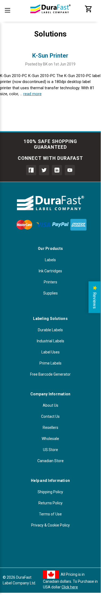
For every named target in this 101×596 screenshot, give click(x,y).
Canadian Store (50, 461)
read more (32, 93)
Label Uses (50, 352)
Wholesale (50, 438)
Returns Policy (50, 503)
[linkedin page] (57, 170)
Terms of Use (50, 514)
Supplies (50, 293)
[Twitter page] (44, 170)
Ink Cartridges (50, 271)
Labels (50, 260)
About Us (50, 405)
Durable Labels (50, 330)
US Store (50, 450)
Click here (70, 587)
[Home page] (50, 16)
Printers (50, 282)
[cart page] (89, 11)
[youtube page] (70, 170)
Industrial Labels (50, 341)
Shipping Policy (50, 492)
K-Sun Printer (50, 55)
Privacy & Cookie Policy (50, 525)
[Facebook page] (31, 170)
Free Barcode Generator (50, 374)
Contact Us (50, 416)
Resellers (50, 427)
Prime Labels (50, 363)
